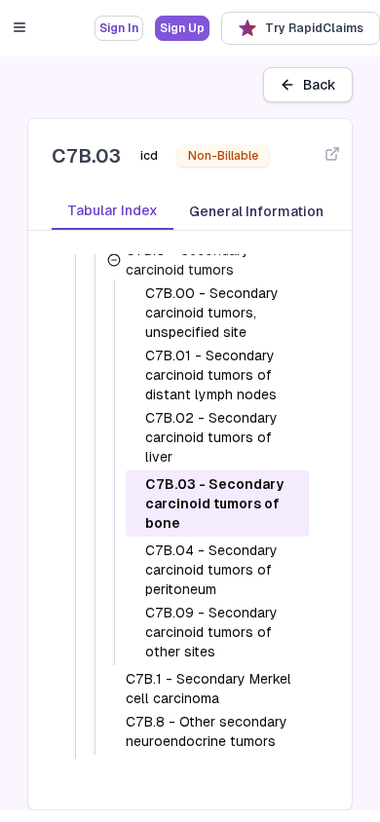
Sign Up (182, 28)
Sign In (118, 28)
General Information (256, 211)
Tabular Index (112, 210)
